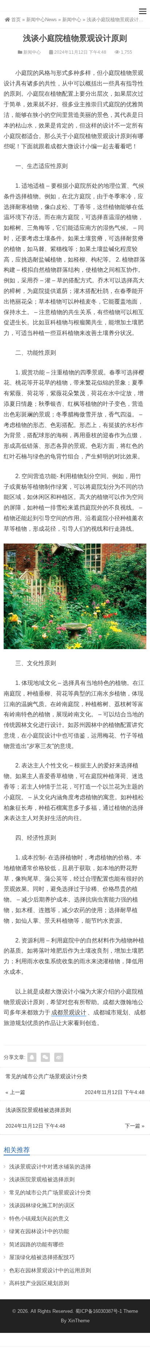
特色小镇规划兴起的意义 (39, 1218)
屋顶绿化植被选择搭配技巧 (42, 1257)
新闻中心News (41, 19)
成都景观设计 (68, 1012)
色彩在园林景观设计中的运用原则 (50, 1270)
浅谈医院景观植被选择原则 (42, 1179)
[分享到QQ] (31, 1057)
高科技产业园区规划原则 (39, 1283)
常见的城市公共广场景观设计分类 (50, 1192)
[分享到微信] (45, 1057)
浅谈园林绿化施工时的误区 (42, 1205)
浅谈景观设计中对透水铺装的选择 (50, 1166)
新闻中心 (71, 19)
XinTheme (79, 1320)
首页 (16, 19)
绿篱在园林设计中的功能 (39, 1231)
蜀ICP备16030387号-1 (98, 1311)
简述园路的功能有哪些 (36, 1244)
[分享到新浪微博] (58, 1057)
